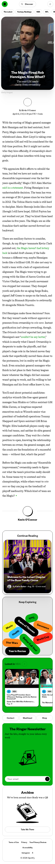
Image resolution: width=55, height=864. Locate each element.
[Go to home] (5, 4)
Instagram (26, 853)
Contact (10, 718)
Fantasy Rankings (24, 12)
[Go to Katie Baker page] (9, 587)
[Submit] (47, 779)
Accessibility (27, 847)
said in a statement (12, 187)
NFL (46, 12)
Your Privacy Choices (37, 842)
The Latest (8, 12)
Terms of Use (14, 842)
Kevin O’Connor (29, 110)
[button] (27, 4)
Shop (44, 718)
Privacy (24, 842)
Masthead (27, 718)
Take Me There (27, 829)
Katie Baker (20, 586)
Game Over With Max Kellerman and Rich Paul (21, 701)
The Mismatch (47, 702)
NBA (38, 12)
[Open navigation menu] (50, 4)
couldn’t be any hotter (33, 337)
